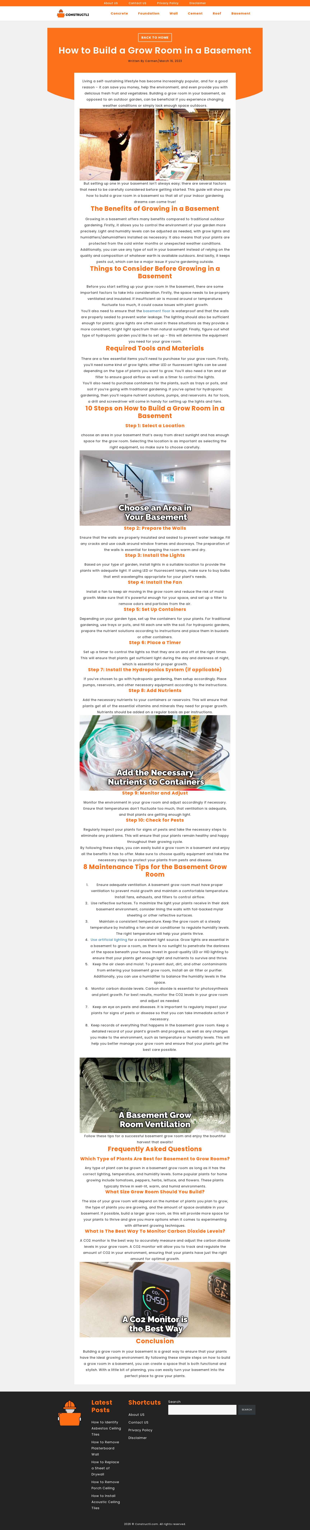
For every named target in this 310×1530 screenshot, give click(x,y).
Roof (217, 13)
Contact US (137, 3)
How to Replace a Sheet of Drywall (105, 1468)
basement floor (157, 311)
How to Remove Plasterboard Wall (105, 1448)
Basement (240, 13)
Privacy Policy (168, 3)
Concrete (119, 13)
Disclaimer (197, 3)
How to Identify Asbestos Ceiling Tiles (106, 1428)
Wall (174, 13)
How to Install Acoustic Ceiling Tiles (105, 1502)
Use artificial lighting (109, 939)
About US (111, 3)
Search (174, 1401)
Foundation (148, 13)
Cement (195, 13)
